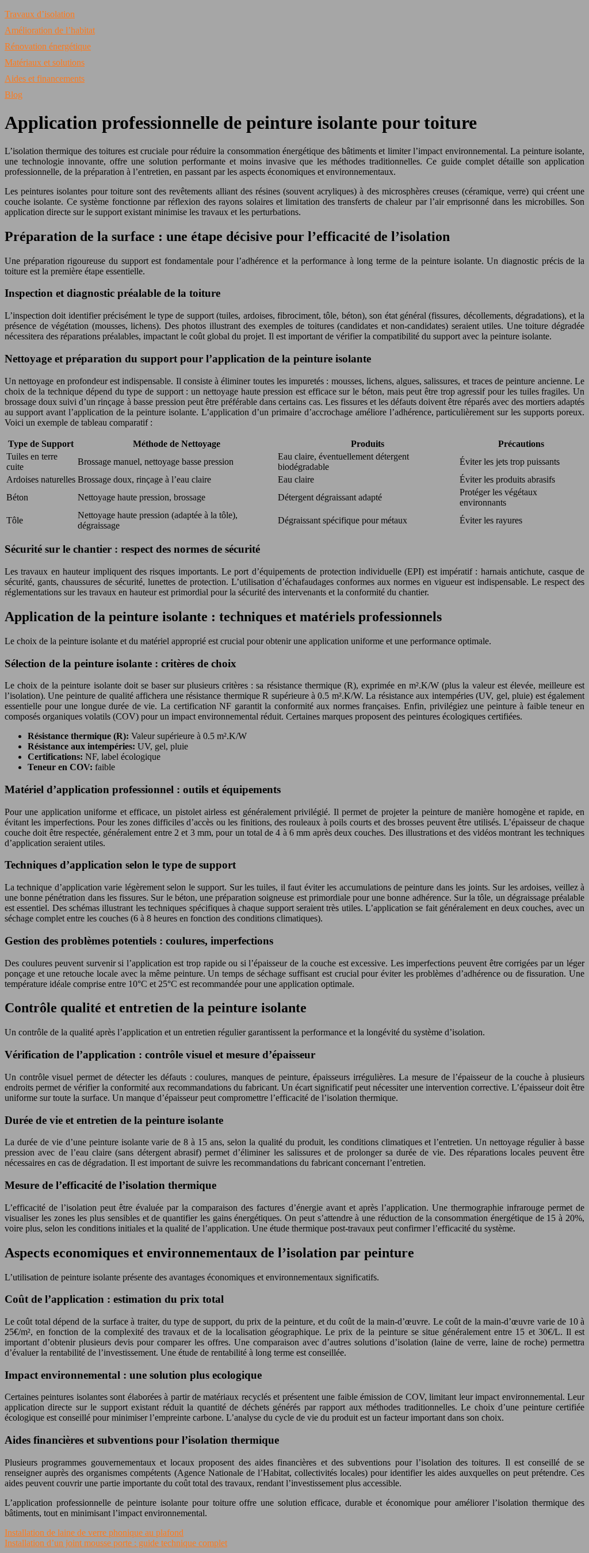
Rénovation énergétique (48, 46)
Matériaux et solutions (45, 62)
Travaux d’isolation (40, 14)
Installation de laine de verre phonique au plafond (94, 1532)
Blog (13, 95)
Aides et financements (45, 78)
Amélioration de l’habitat (50, 30)
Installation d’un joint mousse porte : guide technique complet (116, 1543)
